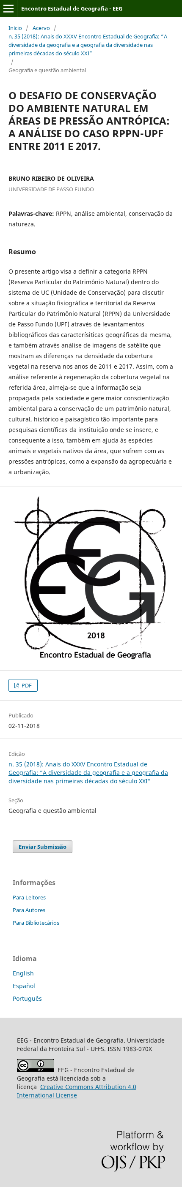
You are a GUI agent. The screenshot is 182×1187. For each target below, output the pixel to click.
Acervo (41, 28)
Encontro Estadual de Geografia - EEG (71, 8)
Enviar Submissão (42, 846)
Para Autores (29, 910)
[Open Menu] (8, 8)
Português (27, 998)
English (23, 973)
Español (24, 986)
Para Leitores (29, 897)
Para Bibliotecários (36, 922)
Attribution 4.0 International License (76, 1091)
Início (15, 28)
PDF (26, 685)
